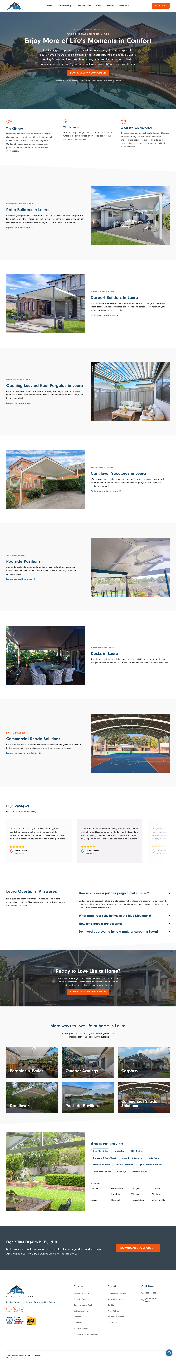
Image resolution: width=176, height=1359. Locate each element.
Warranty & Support (116, 1317)
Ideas (98, 5)
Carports (77, 1317)
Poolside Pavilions (81, 1328)
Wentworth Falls (118, 1188)
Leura (93, 1194)
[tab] (100, 1151)
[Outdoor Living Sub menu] (72, 5)
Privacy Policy (38, 1355)
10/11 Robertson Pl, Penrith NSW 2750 (19, 1297)
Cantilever (78, 1322)
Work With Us (113, 1311)
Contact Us (112, 1322)
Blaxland (95, 1188)
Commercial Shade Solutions (86, 1334)
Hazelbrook (116, 1194)
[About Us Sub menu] (128, 5)
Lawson (94, 1200)
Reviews (110, 5)
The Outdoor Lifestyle (117, 1293)
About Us (122, 5)
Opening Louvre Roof (83, 1305)
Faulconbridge (137, 1200)
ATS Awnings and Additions (21, 1355)
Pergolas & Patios (81, 1293)
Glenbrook (156, 1194)
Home (49, 5)
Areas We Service (115, 1299)
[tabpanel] (130, 1192)
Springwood (136, 1188)
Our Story (111, 1305)
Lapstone (156, 1188)
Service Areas (84, 5)
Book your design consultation (88, 73)
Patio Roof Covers (81, 1299)
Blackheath (116, 1200)
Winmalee (136, 1194)
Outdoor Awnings (81, 1311)
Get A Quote (161, 6)
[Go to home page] (14, 6)
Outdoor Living (64, 5)
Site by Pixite (10, 1358)
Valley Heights (158, 1200)
